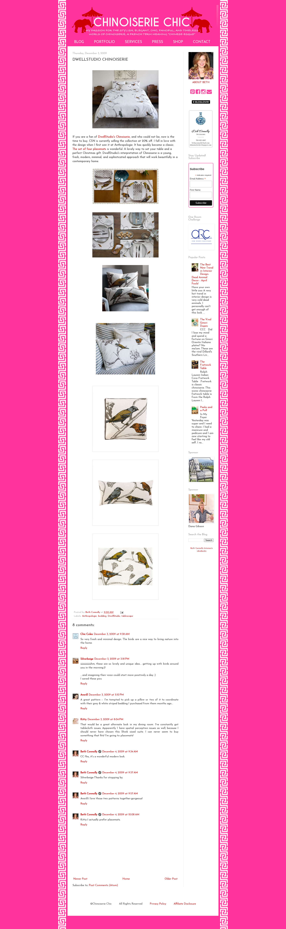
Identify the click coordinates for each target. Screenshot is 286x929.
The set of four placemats (89, 149)
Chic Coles (86, 634)
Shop (178, 42)
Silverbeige (86, 659)
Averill (84, 695)
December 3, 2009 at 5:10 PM (106, 695)
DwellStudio (114, 616)
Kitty (83, 719)
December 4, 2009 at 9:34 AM (120, 751)
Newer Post (80, 879)
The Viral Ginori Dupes (205, 322)
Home (126, 879)
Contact (201, 42)
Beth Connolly (88, 751)
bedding (102, 616)
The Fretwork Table (205, 365)
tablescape (127, 616)
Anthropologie (89, 616)
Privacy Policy (158, 904)
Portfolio (104, 42)
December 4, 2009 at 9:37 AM (120, 772)
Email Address (198, 178)
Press (157, 42)
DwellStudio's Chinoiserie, (114, 136)
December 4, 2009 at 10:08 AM (120, 814)
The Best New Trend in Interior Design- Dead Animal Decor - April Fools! (202, 274)
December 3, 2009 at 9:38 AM (112, 634)
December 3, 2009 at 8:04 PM (105, 719)
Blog (79, 42)
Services (133, 42)
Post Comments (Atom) (103, 885)
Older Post (171, 879)
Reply (83, 648)
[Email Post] (121, 612)
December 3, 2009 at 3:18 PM (111, 659)
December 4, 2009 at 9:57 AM (120, 793)
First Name (195, 190)
